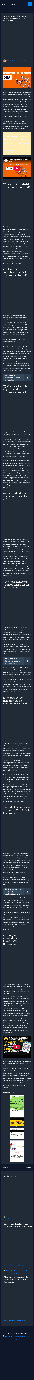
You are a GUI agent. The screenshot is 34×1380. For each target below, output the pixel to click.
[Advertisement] (17, 41)
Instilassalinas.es (9, 4)
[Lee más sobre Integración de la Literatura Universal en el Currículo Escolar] (19, 1218)
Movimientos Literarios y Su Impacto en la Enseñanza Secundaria (16, 1279)
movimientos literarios (10, 1265)
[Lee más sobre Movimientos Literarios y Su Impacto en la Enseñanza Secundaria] (19, 1272)
